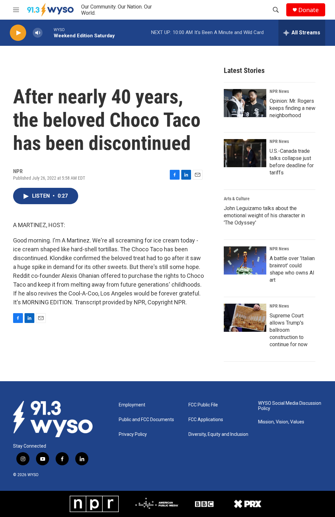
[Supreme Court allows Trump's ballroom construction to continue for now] (245, 318)
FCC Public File (203, 404)
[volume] (37, 33)
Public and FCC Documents (146, 419)
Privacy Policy (133, 434)
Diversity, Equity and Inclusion (218, 434)
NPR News (279, 91)
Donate (308, 10)
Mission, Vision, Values (281, 421)
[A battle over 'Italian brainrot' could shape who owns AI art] (245, 260)
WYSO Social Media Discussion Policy (289, 406)
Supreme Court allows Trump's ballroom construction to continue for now (289, 330)
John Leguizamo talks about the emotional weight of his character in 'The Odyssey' (264, 215)
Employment (132, 404)
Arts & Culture (237, 198)
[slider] (48, 32)
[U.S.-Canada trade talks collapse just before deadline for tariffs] (245, 153)
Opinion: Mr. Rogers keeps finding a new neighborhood (292, 108)
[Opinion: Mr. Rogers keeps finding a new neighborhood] (245, 103)
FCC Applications (205, 419)
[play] (18, 33)
